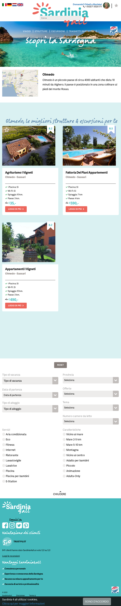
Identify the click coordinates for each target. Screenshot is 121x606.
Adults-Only (73, 476)
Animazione (73, 471)
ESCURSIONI (58, 31)
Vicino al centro (75, 455)
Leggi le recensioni (11, 556)
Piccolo (70, 465)
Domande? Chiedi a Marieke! (87, 4)
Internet (10, 450)
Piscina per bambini (17, 476)
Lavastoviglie (13, 460)
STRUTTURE (41, 31)
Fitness (10, 444)
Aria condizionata (16, 434)
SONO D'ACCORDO (97, 601)
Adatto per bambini (77, 460)
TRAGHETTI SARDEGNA (81, 31)
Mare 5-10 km (74, 444)
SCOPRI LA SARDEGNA (42, 37)
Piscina (10, 471)
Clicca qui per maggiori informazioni (23, 603)
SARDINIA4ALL (67, 37)
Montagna (72, 450)
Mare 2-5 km (73, 439)
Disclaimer (20, 595)
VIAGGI (27, 31)
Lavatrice (11, 465)
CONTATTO (85, 37)
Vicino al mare (74, 434)
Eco (8, 439)
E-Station (11, 481)
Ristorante (12, 455)
